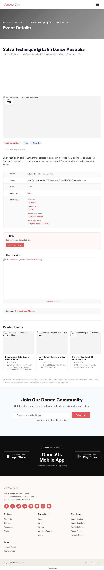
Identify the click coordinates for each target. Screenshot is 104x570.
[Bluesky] (49, 506)
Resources (8, 527)
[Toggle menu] (97, 4)
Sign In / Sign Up (15, 245)
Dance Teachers (78, 523)
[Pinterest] (30, 506)
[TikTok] (43, 506)
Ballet (40, 523)
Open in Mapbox (52, 301)
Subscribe (81, 415)
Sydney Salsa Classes (25, 311)
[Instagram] (18, 506)
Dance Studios (77, 519)
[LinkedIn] (24, 506)
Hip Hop (41, 527)
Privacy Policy (10, 547)
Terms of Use (9, 551)
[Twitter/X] (12, 506)
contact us (64, 382)
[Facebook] (6, 506)
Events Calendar (78, 527)
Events (14, 22)
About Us (8, 519)
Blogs (6, 531)
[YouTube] (36, 506)
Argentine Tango (45, 531)
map (84, 180)
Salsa (23, 22)
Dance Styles (76, 531)
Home (5, 22)
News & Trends (77, 535)
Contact (7, 523)
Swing (40, 535)
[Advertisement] (52, 75)
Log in (16, 150)
